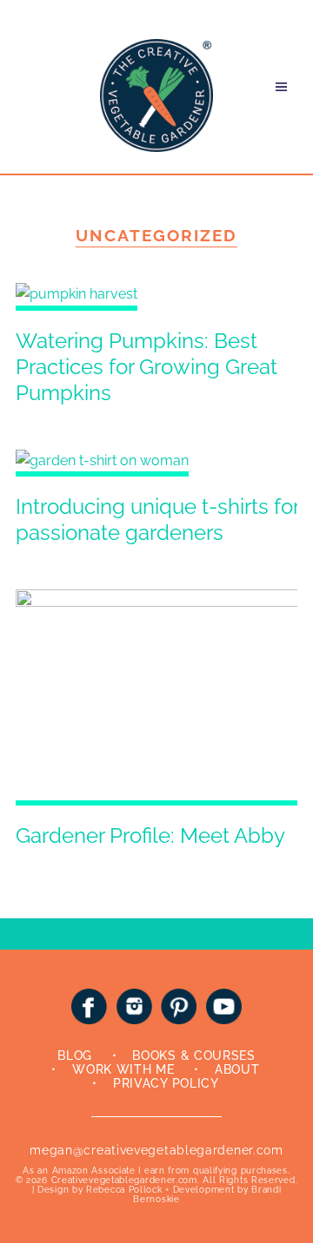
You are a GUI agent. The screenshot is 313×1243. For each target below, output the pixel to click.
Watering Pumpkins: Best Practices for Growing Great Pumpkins (146, 366)
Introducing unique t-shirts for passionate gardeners (157, 519)
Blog (74, 1055)
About (237, 1069)
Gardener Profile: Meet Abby (150, 835)
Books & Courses (194, 1055)
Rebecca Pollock (124, 1189)
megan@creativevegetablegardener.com (156, 1150)
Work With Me (123, 1069)
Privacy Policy (166, 1083)
